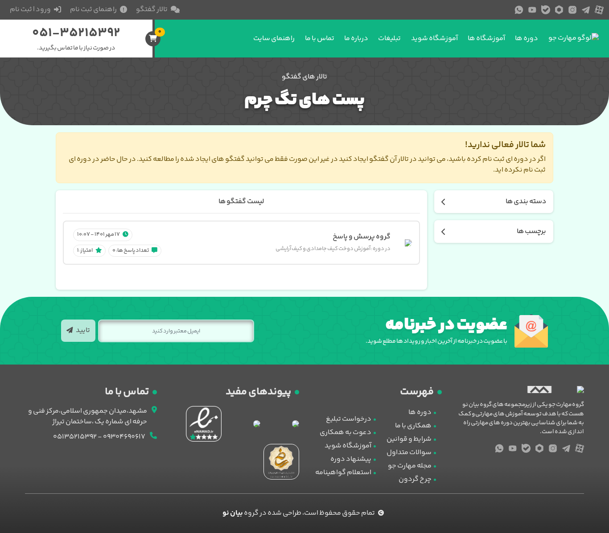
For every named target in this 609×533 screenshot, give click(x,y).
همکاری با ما (413, 425)
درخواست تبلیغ (348, 419)
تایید (82, 330)
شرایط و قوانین (409, 439)
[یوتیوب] (532, 9)
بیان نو (232, 513)
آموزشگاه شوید (434, 38)
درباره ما (356, 38)
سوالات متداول (409, 452)
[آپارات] (599, 9)
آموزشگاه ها (486, 38)
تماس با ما (319, 38)
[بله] (545, 9)
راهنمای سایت (274, 38)
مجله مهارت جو (410, 466)
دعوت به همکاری (345, 432)
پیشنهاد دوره (350, 459)
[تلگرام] (585, 9)
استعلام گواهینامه (343, 472)
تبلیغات (389, 38)
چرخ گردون (415, 479)
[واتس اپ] (518, 9)
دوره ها (526, 38)
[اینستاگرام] (572, 9)
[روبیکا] (559, 9)
